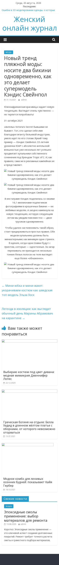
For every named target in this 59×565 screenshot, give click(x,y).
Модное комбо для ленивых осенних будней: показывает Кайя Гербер (27, 482)
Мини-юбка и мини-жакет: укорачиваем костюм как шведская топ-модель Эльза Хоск (27, 290)
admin (24, 99)
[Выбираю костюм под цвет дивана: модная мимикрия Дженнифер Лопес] (29, 341)
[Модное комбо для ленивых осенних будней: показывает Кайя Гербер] (27, 445)
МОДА (8, 52)
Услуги (9, 506)
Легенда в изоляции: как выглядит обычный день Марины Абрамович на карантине (27, 313)
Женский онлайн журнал (29, 23)
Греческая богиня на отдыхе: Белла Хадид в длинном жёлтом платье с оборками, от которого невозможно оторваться (29, 427)
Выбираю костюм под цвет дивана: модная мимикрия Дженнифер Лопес (28, 375)
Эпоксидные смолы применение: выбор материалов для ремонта (25, 516)
